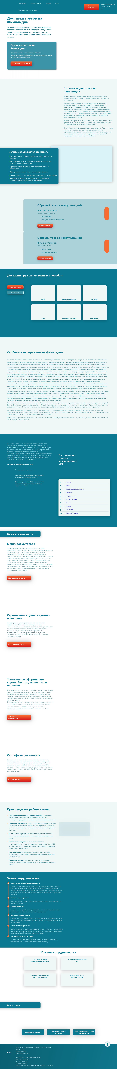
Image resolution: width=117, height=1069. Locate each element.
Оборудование (71, 496)
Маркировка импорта (16, 578)
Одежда (68, 503)
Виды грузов (15, 292)
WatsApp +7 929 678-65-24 (23, 1053)
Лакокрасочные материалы (75, 489)
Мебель (68, 506)
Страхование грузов (16, 644)
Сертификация (14, 779)
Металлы (69, 482)
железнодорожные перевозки (17, 374)
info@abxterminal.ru (108, 4)
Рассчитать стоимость (91, 6)
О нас (57, 3)
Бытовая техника (71, 499)
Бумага (68, 485)
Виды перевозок (36, 3)
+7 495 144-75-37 (106, 8)
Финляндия (10, 360)
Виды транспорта (15, 287)
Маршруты (22, 3)
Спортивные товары (72, 513)
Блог (9, 1053)
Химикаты (69, 492)
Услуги (48, 3)
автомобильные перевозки (64, 364)
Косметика (69, 510)
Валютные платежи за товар (28, 10)
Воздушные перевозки (67, 381)
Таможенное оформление (13, 717)
